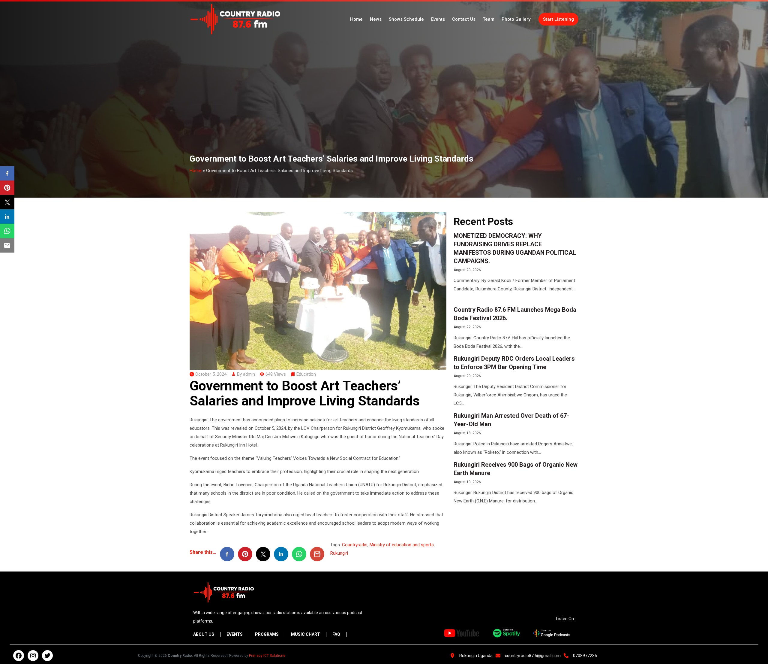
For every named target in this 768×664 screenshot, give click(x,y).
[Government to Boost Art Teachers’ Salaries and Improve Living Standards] (318, 290)
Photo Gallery (516, 19)
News (376, 19)
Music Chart (305, 634)
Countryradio (355, 544)
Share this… (203, 552)
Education (306, 374)
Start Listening (558, 19)
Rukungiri (339, 553)
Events (438, 19)
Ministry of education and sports (402, 544)
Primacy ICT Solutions (267, 655)
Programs (267, 634)
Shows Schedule (406, 19)
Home (356, 19)
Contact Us (464, 19)
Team (488, 19)
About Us (203, 634)
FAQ (336, 634)
